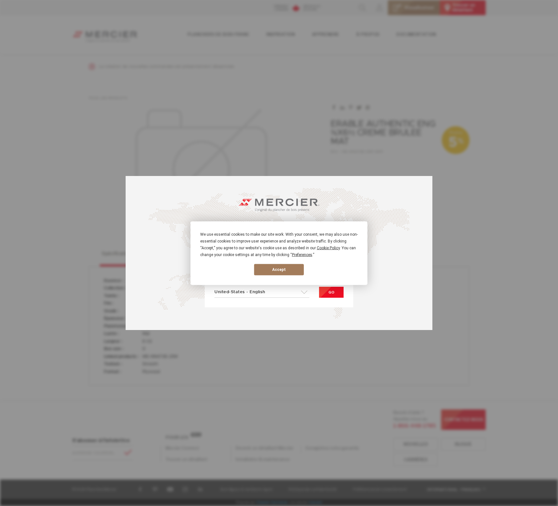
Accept (279, 269)
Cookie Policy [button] (328, 247)
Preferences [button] (302, 254)
